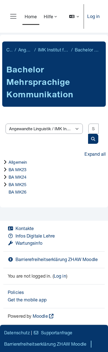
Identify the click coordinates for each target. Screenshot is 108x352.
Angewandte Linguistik (25, 49)
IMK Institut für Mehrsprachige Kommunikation (53, 49)
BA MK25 (17, 184)
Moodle (40, 316)
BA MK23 (17, 169)
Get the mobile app (27, 299)
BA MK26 (17, 191)
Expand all (95, 154)
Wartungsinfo (29, 243)
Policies (16, 292)
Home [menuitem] (31, 16)
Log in (93, 16)
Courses (9, 49)
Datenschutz (17, 332)
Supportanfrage (56, 332)
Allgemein (18, 162)
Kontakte (25, 228)
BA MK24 (17, 176)
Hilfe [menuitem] (48, 16)
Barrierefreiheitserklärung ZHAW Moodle (57, 259)
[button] (74, 16)
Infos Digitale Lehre (35, 235)
